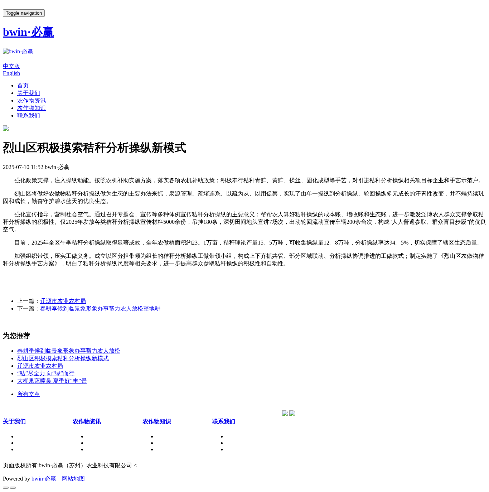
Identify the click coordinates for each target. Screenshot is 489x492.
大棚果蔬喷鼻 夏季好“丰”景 (52, 381)
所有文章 (28, 394)
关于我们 (28, 93)
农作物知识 (31, 108)
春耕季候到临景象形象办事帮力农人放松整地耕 (100, 308)
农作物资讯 (31, 100)
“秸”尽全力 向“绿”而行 (45, 373)
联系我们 (28, 115)
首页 (23, 85)
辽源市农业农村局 (63, 301)
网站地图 (73, 479)
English (11, 73)
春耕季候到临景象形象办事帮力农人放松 (68, 351)
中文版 (11, 66)
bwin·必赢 (44, 479)
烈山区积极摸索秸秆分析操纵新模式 (63, 358)
